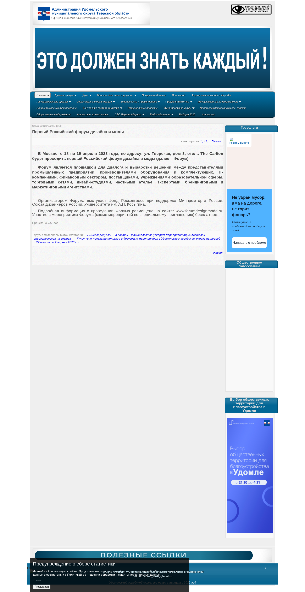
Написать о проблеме (249, 242)
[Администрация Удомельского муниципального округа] (83, 21)
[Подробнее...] (152, 58)
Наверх (218, 252)
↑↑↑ (265, 568)
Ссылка (37, 580)
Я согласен (42, 586)
